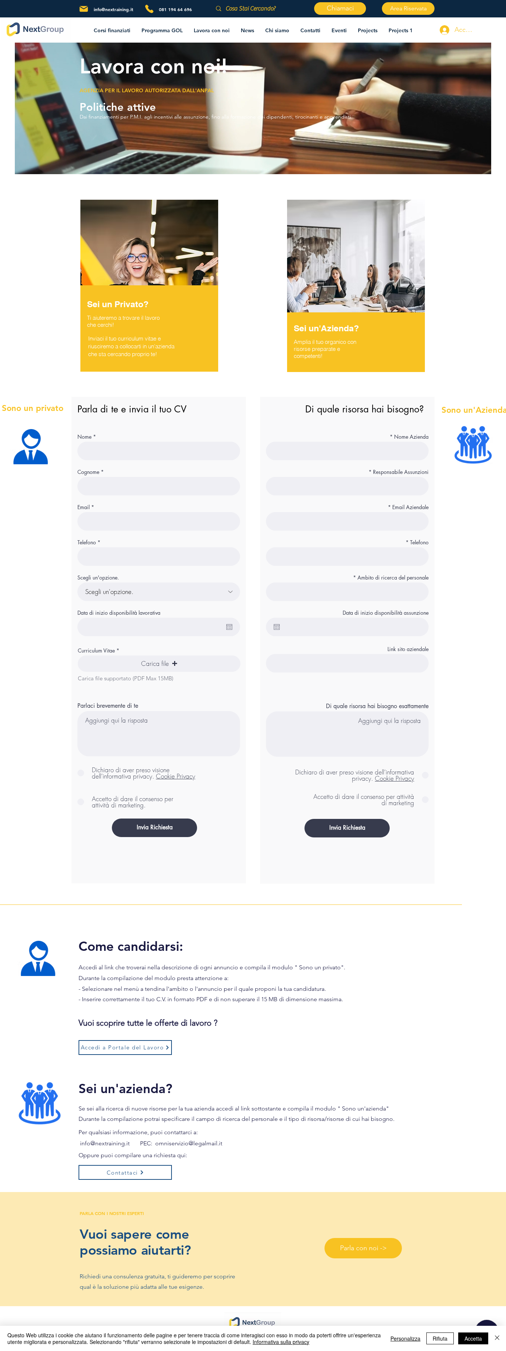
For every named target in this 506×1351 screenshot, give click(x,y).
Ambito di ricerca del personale (393, 577)
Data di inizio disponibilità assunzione (386, 612)
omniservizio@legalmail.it (188, 1143)
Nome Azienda (411, 436)
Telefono (86, 542)
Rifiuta (440, 1338)
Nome (84, 436)
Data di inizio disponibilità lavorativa (118, 612)
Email (83, 507)
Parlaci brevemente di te (107, 706)
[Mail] (84, 9)
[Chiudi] (497, 1338)
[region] (356, 295)
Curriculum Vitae (96, 650)
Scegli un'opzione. (98, 577)
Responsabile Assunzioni (401, 472)
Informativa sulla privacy (281, 1341)
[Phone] (149, 9)
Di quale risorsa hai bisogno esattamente (377, 706)
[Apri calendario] (229, 627)
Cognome (88, 472)
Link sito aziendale (408, 649)
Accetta (473, 1338)
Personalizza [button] (405, 1338)
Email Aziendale (410, 507)
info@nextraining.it (113, 9)
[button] (211, 30)
